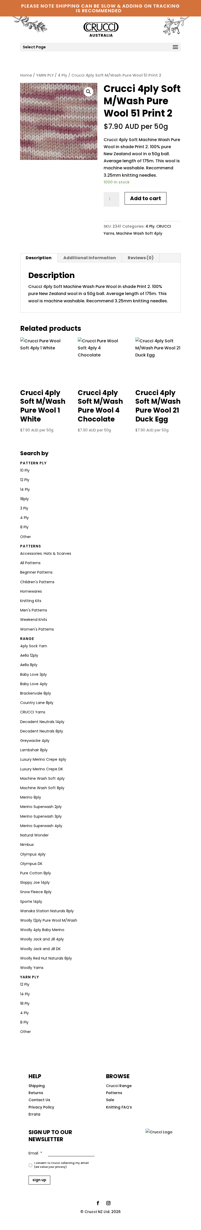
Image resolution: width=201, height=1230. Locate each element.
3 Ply (24, 508)
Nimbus (27, 844)
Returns (36, 1092)
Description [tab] (39, 258)
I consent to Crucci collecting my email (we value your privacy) (61, 1165)
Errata (34, 1114)
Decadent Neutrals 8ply (41, 731)
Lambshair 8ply (34, 750)
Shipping (37, 1085)
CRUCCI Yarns (32, 712)
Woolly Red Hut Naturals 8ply (46, 958)
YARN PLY (45, 75)
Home (26, 75)
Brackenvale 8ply (35, 693)
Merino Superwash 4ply (41, 825)
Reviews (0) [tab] (141, 258)
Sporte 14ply (31, 901)
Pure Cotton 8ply (35, 873)
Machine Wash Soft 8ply (42, 787)
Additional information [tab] (89, 258)
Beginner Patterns (36, 572)
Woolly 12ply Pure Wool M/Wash (48, 920)
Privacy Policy (41, 1107)
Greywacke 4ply (34, 740)
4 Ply (62, 75)
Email (35, 1153)
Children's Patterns (37, 582)
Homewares (31, 591)
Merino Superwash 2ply (41, 806)
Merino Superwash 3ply (41, 816)
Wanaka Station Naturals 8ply (47, 911)
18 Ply (25, 1003)
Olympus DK (31, 863)
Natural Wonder (34, 835)
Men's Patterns (33, 610)
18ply (24, 498)
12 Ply (24, 479)
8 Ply (24, 527)
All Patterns (30, 562)
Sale (110, 1099)
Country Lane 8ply (36, 702)
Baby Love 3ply (33, 674)
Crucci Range (119, 1085)
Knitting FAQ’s (119, 1107)
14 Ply (25, 489)
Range (27, 638)
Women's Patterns (37, 629)
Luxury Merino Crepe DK (41, 769)
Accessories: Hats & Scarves (45, 553)
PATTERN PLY (33, 463)
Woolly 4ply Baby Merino (42, 929)
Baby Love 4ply (33, 683)
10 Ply (25, 470)
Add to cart (145, 198)
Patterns (30, 546)
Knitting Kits (30, 600)
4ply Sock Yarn (33, 646)
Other (25, 536)
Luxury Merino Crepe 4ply (43, 759)
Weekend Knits (33, 619)
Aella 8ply (28, 664)
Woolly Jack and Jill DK (40, 948)
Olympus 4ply (33, 854)
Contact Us (39, 1099)
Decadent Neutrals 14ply (42, 721)
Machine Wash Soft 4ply (139, 233)
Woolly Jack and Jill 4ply (42, 939)
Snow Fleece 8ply (36, 891)
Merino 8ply (30, 797)
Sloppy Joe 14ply (35, 882)
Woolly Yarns (31, 967)
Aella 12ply (29, 655)
